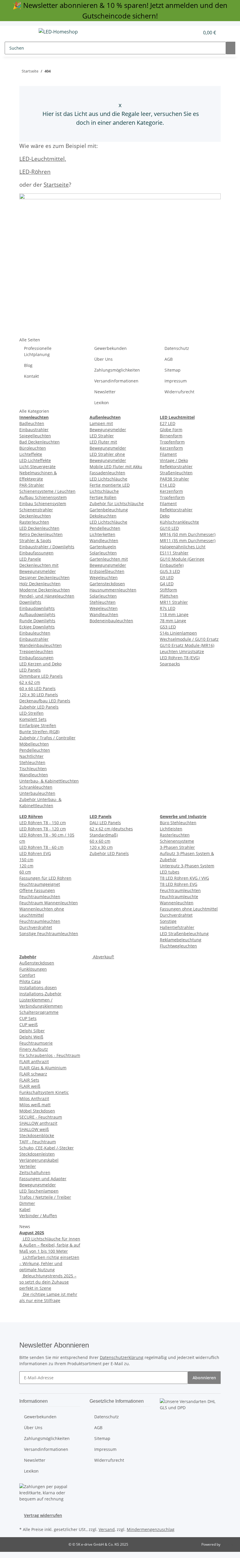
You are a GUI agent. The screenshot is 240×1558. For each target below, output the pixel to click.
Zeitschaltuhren (34, 1172)
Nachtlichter (31, 756)
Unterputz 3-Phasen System (187, 866)
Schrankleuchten (35, 787)
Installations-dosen (38, 987)
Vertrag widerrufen (43, 1515)
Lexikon (101, 402)
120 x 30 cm (101, 847)
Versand (107, 1529)
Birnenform (171, 436)
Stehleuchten (32, 762)
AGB (168, 359)
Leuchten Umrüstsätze (182, 651)
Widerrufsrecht (179, 391)
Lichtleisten (171, 829)
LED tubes (169, 872)
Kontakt (31, 376)
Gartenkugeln (103, 546)
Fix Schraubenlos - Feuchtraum (49, 1055)
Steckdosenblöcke (36, 1135)
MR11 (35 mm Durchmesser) (187, 540)
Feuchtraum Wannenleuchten (48, 903)
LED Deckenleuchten (39, 528)
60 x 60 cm (100, 841)
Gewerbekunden (110, 348)
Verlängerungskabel (39, 1160)
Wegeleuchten (104, 577)
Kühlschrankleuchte (179, 522)
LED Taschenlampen (39, 1191)
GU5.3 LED (170, 571)
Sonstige (168, 921)
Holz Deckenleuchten (40, 583)
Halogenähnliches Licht (182, 546)
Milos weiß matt (35, 1104)
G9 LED (167, 577)
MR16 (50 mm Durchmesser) (187, 534)
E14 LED (167, 485)
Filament (168, 454)
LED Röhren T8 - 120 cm (42, 829)
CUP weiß (28, 1024)
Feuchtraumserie (36, 1043)
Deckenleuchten (35, 516)
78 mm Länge (173, 620)
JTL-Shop (228, 1544)
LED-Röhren (35, 171)
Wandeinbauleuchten (40, 645)
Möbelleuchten (34, 744)
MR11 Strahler (174, 602)
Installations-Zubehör (40, 993)
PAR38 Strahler (174, 479)
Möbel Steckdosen (37, 1111)
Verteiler (27, 1166)
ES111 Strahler (174, 553)
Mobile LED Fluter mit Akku (116, 466)
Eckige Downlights (37, 627)
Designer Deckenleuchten (44, 577)
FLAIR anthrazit (34, 1061)
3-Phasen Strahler (177, 847)
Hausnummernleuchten (113, 590)
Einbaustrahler (34, 429)
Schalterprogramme (39, 1012)
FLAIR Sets (29, 1080)
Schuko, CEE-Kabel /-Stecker (46, 1148)
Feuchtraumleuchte (179, 896)
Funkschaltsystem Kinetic (44, 1092)
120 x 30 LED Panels (38, 694)
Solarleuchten (103, 553)
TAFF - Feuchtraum (37, 1141)
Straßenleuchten (176, 473)
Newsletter (105, 391)
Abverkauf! (103, 957)
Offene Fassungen (37, 890)
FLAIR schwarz (33, 1074)
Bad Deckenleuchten (39, 442)
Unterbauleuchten (37, 793)
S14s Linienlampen (178, 633)
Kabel (24, 1209)
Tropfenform (172, 442)
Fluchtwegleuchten (178, 946)
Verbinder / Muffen (38, 1215)
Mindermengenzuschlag (150, 1529)
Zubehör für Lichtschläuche (117, 503)
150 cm (26, 859)
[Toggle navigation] (26, 32)
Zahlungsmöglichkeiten (117, 370)
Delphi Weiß (31, 1037)
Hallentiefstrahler (177, 927)
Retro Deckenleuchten (41, 534)
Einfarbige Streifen (37, 725)
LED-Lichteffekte (35, 460)
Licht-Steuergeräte (37, 466)
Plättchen (169, 596)
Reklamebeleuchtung (180, 939)
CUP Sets (28, 1018)
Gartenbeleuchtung (109, 509)
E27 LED (167, 423)
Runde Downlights (37, 620)
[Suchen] (230, 48)
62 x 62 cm (29, 682)
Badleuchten (31, 423)
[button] (183, 32)
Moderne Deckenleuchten (44, 590)
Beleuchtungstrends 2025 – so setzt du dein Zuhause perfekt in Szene (47, 1282)
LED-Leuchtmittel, (42, 158)
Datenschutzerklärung (121, 1357)
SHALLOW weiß (34, 1129)
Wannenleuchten (176, 903)
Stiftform (168, 590)
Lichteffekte (30, 454)
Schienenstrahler (36, 509)
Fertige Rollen (103, 497)
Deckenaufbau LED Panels (44, 701)
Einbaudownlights (37, 608)
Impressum (175, 381)
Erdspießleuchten (107, 571)
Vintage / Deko (174, 460)
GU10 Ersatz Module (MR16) (187, 645)
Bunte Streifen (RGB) (39, 731)
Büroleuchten (32, 448)
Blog (28, 365)
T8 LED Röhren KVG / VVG (184, 878)
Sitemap (172, 370)
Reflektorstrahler (176, 466)
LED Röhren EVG (35, 853)
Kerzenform (171, 448)
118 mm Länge (174, 614)
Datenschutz (176, 348)
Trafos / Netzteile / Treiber (45, 1197)
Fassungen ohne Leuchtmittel (189, 909)
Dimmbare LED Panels (41, 676)
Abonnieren (204, 1377)
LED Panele (30, 559)
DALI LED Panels (105, 822)
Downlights (30, 602)
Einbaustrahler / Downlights (46, 546)
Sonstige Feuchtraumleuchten (48, 933)
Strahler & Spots (35, 540)
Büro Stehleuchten (178, 822)
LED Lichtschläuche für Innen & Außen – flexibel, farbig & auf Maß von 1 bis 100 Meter (49, 1245)
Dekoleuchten (103, 516)
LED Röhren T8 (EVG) (180, 657)
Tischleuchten (33, 768)
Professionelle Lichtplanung (38, 351)
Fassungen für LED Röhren (45, 878)
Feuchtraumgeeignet (39, 884)
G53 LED (168, 627)
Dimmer (27, 1203)
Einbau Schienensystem (42, 503)
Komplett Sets (33, 719)
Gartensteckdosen (107, 583)
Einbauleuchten (34, 633)
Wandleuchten (33, 775)
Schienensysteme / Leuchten (47, 491)
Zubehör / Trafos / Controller (47, 738)
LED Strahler (102, 436)
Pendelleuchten (34, 750)
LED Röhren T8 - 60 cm (41, 847)
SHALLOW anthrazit (38, 1123)
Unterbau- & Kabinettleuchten (49, 781)
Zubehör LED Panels (39, 707)
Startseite (56, 184)
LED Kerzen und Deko (40, 664)
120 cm (26, 866)
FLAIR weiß (29, 1086)
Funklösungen (33, 969)
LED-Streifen (31, 713)
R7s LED (167, 608)
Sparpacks (170, 664)
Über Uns (103, 359)
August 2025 (31, 1232)
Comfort (27, 975)
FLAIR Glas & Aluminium (42, 1067)
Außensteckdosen (36, 963)
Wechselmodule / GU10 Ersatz (189, 639)
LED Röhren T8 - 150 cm (42, 822)
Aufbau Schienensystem (43, 497)
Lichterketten (102, 534)
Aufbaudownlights (37, 614)
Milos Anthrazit (34, 1098)
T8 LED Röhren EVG (178, 884)
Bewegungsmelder (37, 1185)
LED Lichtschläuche (108, 479)
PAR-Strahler (31, 485)
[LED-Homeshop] (58, 31)
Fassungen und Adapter (42, 1178)
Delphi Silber (32, 1030)
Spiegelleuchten (35, 436)
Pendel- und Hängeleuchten (46, 596)
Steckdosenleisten (37, 1154)
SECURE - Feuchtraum (40, 1117)
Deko (164, 516)
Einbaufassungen (36, 553)
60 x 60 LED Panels (37, 688)
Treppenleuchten (36, 651)
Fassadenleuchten (107, 473)
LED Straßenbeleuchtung (184, 933)
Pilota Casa (30, 981)
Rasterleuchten (34, 522)
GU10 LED (169, 528)
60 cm (25, 872)
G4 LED (167, 583)
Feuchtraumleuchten (39, 896)
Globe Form (171, 429)
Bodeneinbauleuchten (111, 620)
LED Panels (30, 670)
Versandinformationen (116, 381)
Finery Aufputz (33, 1049)
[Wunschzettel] (192, 32)
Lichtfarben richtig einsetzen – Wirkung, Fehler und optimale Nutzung (49, 1263)
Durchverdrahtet (176, 915)
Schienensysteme (177, 841)
